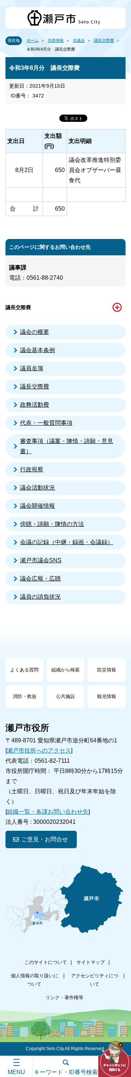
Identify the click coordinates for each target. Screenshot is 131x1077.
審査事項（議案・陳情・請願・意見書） (66, 446)
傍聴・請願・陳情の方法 (52, 524)
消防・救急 (24, 696)
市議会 (79, 40)
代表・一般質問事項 (46, 423)
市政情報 (56, 40)
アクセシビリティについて (94, 979)
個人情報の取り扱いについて (34, 979)
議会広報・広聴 (40, 578)
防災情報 (106, 670)
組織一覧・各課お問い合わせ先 (47, 812)
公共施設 (65, 696)
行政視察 (31, 469)
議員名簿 (31, 368)
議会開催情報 (37, 506)
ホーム (33, 40)
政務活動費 (34, 405)
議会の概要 (34, 332)
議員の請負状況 (40, 597)
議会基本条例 (37, 350)
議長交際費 (104, 40)
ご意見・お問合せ (44, 839)
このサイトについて (45, 962)
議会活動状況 (37, 487)
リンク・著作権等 (64, 997)
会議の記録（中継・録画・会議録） (66, 542)
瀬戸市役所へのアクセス (39, 750)
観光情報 (106, 696)
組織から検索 (65, 670)
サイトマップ (90, 962)
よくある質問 (24, 670)
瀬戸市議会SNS (40, 560)
